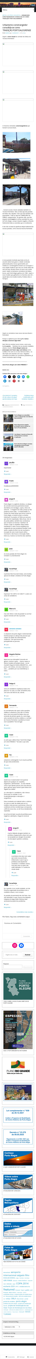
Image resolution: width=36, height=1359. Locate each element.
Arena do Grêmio (9, 1278)
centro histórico (22, 1280)
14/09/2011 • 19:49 (17, 830)
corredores (29, 405)
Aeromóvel (6, 1272)
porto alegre (21, 1301)
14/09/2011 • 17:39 (13, 656)
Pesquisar (6, 963)
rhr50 (7, 33)
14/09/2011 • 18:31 (13, 610)
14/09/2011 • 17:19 (13, 685)
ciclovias (9, 1284)
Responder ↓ (7, 474)
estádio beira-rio (24, 1286)
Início (4, 15)
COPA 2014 (22, 1283)
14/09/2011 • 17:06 (13, 885)
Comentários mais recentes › (25, 912)
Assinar (27, 955)
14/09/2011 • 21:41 (13, 464)
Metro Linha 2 (12, 1292)
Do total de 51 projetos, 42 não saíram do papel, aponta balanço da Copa (9, 397)
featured (9, 1289)
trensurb (21, 1312)
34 (24, 33)
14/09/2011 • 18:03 (13, 630)
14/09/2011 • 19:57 (13, 550)
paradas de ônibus (7, 406)
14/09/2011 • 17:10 (13, 736)
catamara (15, 1280)
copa (13, 1284)
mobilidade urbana (8, 1294)
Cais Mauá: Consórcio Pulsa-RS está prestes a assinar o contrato (23, 436)
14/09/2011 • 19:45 (13, 570)
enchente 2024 (9, 1286)
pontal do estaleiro (9, 1301)
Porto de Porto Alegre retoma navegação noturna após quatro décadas (23, 445)
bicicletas (27, 1278)
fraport (23, 1290)
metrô (24, 1292)
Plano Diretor (20, 1299)
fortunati (17, 1290)
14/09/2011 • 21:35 (13, 483)
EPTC (17, 1286)
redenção (5, 1309)
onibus (8, 1299)
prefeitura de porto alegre (10, 1303)
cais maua (7, 1280)
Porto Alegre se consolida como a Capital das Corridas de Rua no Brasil (23, 416)
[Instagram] (14, 945)
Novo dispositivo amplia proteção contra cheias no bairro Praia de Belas (22, 426)
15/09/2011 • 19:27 (21, 853)
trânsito (27, 1312)
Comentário (26, 936)
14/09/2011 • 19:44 (13, 590)
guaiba (27, 1290)
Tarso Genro (15, 1312)
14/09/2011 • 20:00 (13, 501)
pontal (26, 1299)
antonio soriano (15, 629)
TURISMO (7, 1314)
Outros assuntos (14, 15)
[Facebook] (21, 945)
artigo (17, 1278)
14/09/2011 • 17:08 (13, 776)
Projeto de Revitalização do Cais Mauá (19, 1308)
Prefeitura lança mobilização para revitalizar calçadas (28, 397)
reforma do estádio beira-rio (16, 1309)
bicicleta (22, 1278)
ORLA (13, 1298)
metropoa (19, 1292)
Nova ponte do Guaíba (12, 1296)
